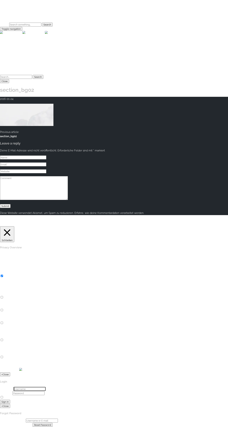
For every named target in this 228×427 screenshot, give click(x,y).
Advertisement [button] (9, 336)
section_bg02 (8, 136)
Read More (163, 224)
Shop (10, 17)
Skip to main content (12, 2)
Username (6, 389)
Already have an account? (16, 424)
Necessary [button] (6, 271)
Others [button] (4, 353)
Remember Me (14, 397)
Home (11, 9)
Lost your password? (36, 397)
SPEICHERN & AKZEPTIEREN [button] (18, 365)
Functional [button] (6, 293)
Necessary (10, 276)
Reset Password (42, 424)
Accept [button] (151, 224)
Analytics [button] (5, 318)
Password (6, 393)
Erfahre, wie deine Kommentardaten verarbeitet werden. (109, 213)
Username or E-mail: (12, 420)
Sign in (5, 401)
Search (4, 24)
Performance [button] (8, 306)
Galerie (11, 13)
